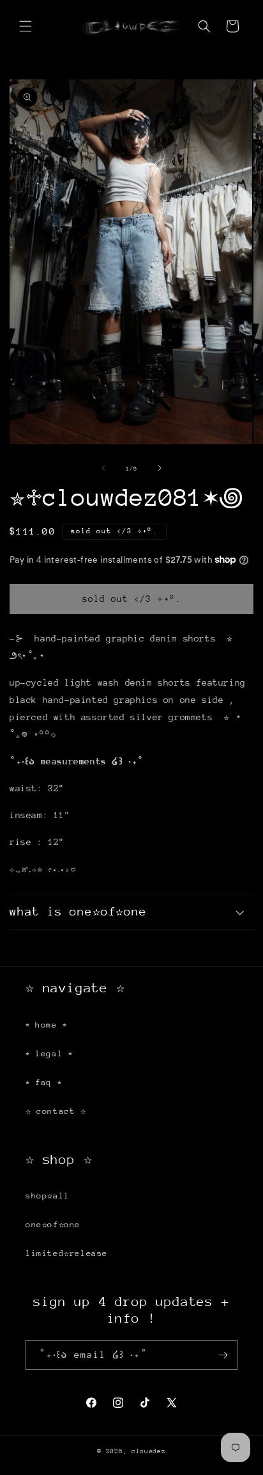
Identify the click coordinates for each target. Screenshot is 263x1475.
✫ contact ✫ (56, 1111)
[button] (25, 26)
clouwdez (149, 1451)
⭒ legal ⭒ (49, 1053)
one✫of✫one (53, 1224)
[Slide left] (103, 468)
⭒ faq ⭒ (43, 1082)
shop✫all (48, 1195)
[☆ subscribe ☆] (223, 1355)
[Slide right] (160, 468)
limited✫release (67, 1253)
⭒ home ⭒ (46, 1024)
